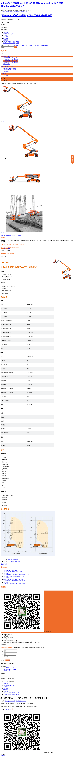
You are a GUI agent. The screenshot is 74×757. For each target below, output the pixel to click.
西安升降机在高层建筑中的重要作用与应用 (14, 580)
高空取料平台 (6, 64)
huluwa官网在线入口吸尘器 (10, 68)
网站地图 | (8, 11)
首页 (13, 45)
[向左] (2, 122)
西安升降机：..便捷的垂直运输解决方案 (13, 576)
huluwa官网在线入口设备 (7, 66)
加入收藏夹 (8, 235)
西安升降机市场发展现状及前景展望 (12, 571)
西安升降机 (6, 573)
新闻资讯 (5, 40)
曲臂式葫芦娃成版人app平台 (41, 45)
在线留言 (3, 587)
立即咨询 (7, 248)
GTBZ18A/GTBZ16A (13, 559)
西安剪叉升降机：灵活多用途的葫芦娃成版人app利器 (17, 574)
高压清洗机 (6, 71)
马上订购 (3, 248)
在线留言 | (3, 11)
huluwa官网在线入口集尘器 (10, 69)
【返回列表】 (4, 564)
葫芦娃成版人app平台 (8, 33)
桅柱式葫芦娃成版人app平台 (10, 62)
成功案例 (5, 37)
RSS (22, 701)
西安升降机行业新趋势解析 (10, 570)
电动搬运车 (6, 75)
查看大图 (3, 235)
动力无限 (8, 709)
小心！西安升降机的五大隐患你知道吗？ (13, 579)
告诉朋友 (18, 235)
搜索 (16, 47)
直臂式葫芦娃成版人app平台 (10, 59)
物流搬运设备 (4, 73)
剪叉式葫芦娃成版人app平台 (10, 58)
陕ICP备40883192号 (10, 701)
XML (24, 701)
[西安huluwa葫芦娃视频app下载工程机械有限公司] (26, 15)
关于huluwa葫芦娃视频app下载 (11, 41)
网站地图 (18, 701)
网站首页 (5, 32)
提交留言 (3, 660)
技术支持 (5, 38)
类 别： (6, 244)
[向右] (2, 232)
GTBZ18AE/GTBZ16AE (14, 561)
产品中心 (5, 35)
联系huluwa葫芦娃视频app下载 (19, 11)
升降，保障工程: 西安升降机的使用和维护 (14, 583)
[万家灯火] (15, 709)
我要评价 (14, 235)
